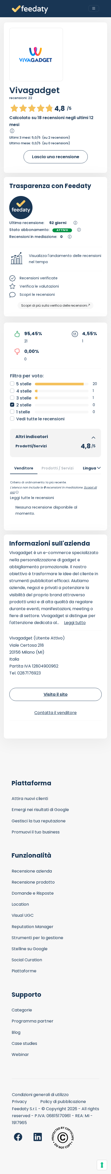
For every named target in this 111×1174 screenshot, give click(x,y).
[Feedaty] (30, 9)
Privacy (19, 1102)
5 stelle (23, 384)
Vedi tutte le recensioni (40, 419)
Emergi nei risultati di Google (40, 810)
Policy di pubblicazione (63, 1102)
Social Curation (27, 960)
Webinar (20, 1054)
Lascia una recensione (55, 157)
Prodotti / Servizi (58, 468)
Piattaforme (24, 971)
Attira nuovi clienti (30, 799)
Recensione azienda (32, 871)
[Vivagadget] (36, 54)
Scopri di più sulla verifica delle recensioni (54, 305)
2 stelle (23, 405)
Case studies (24, 1043)
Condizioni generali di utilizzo (40, 1095)
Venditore (23, 468)
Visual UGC (23, 915)
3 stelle (23, 398)
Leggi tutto (75, 623)
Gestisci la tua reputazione (39, 821)
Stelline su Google (29, 949)
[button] (55, 259)
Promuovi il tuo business (36, 832)
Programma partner (32, 1021)
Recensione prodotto (33, 882)
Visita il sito (56, 694)
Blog (16, 1032)
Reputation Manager (32, 927)
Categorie (22, 1010)
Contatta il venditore (55, 713)
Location (20, 904)
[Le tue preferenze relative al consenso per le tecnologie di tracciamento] (102, 1165)
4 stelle (23, 391)
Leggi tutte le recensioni (32, 497)
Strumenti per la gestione (37, 938)
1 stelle (23, 412)
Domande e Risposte (33, 893)
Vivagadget (34, 90)
